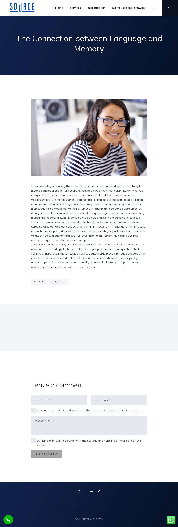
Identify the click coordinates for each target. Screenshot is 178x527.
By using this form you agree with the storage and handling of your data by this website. (89, 443)
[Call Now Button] (8, 519)
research (59, 281)
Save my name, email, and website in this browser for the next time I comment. (88, 410)
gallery (40, 281)
